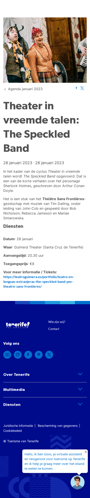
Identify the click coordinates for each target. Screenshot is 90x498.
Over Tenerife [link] (16, 375)
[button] (78, 482)
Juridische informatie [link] (18, 425)
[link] (25, 89)
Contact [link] (53, 329)
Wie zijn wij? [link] (56, 322)
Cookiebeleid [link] (12, 430)
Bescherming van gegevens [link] (58, 425)
